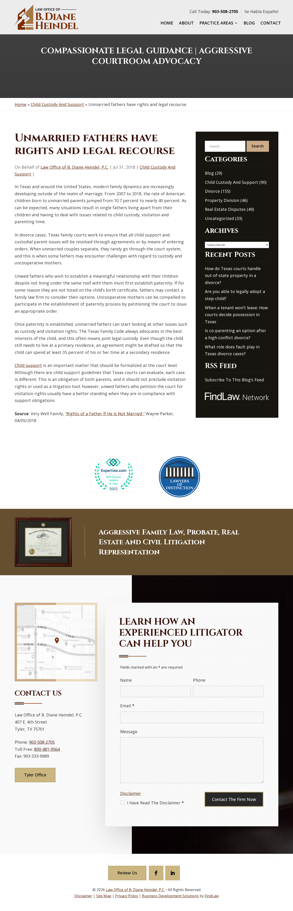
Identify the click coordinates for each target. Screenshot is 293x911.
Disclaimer (130, 793)
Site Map (103, 895)
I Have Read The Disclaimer (155, 802)
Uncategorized (219, 218)
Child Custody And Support (231, 182)
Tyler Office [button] (35, 775)
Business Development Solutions (170, 895)
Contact (270, 23)
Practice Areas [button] (216, 23)
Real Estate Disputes (225, 209)
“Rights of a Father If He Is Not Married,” (105, 413)
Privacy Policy (126, 895)
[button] (288, 877)
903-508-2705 (225, 11)
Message (128, 731)
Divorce (212, 191)
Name (126, 680)
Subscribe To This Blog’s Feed (234, 379)
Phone (199, 680)
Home (166, 23)
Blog (249, 23)
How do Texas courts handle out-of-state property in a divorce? (233, 275)
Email (127, 705)
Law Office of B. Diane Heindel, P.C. (75, 167)
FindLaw (212, 895)
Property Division (222, 200)
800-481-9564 (47, 749)
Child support (28, 365)
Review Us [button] (127, 873)
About (186, 23)
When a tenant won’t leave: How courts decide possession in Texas (236, 314)
